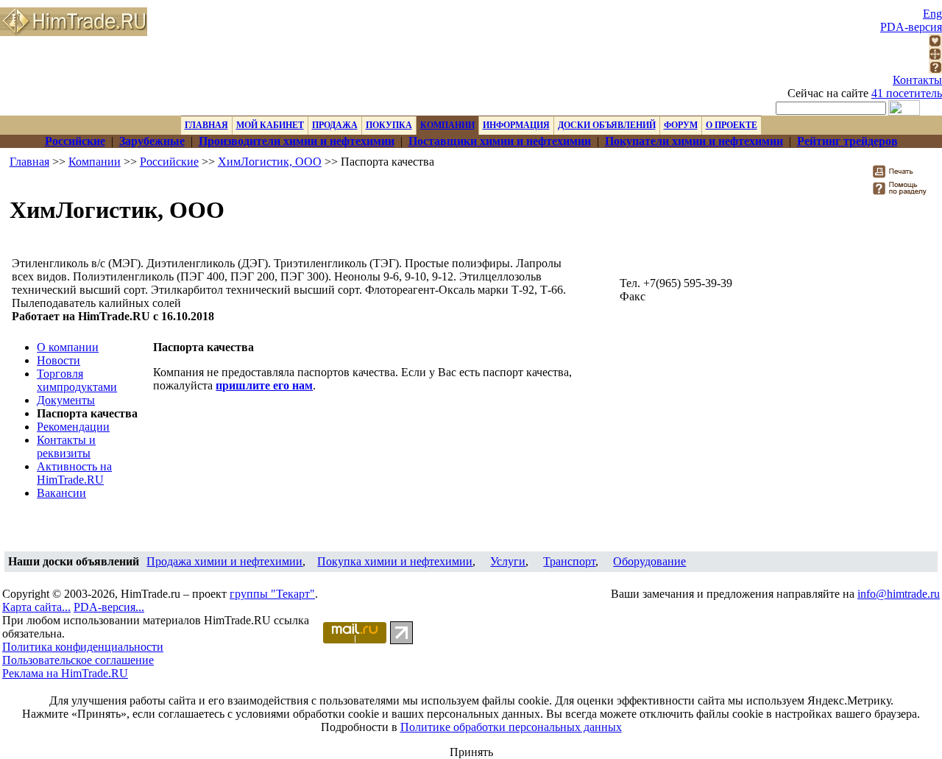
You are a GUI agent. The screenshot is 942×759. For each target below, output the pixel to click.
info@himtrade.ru (898, 593)
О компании (68, 347)
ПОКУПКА (389, 125)
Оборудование (649, 561)
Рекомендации (73, 426)
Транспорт (569, 561)
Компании (94, 161)
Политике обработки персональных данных (511, 727)
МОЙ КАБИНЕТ (270, 125)
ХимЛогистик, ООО (270, 161)
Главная (29, 161)
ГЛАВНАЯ (206, 125)
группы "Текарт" (272, 593)
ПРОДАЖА (335, 125)
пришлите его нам (264, 385)
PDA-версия (911, 27)
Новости (58, 360)
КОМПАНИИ (447, 125)
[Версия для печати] (902, 175)
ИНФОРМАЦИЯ (516, 125)
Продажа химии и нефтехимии (224, 561)
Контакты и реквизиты (66, 446)
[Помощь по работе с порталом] (935, 69)
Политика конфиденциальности (82, 646)
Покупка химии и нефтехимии (394, 561)
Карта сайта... (36, 607)
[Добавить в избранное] (935, 43)
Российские (169, 161)
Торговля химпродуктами (77, 380)
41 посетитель (906, 93)
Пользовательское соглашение (78, 660)
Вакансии (61, 493)
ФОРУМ (681, 125)
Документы (66, 400)
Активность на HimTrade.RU (74, 473)
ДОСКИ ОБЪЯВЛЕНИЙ (607, 125)
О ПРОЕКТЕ (731, 125)
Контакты (917, 80)
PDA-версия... (109, 607)
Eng (932, 13)
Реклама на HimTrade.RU (65, 673)
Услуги (507, 561)
